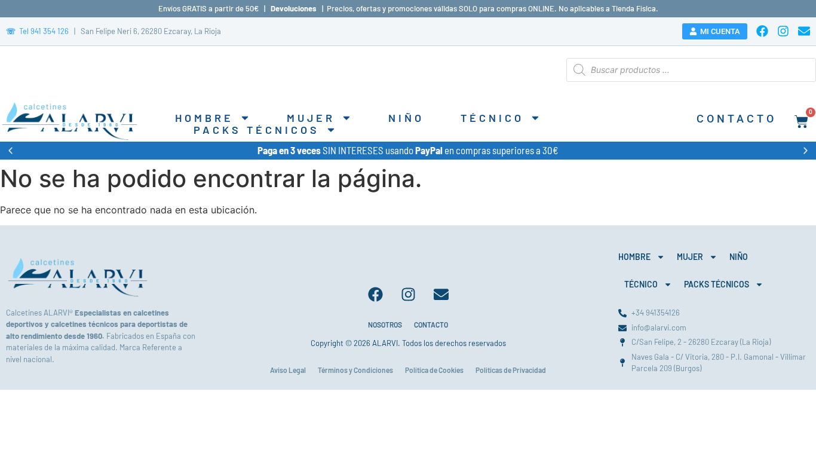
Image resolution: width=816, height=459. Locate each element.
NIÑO (406, 118)
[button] (10, 150)
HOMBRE (204, 118)
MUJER (311, 118)
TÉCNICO (492, 118)
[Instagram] (783, 31)
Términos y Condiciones (355, 370)
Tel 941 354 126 (37, 31)
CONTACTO (431, 324)
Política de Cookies (434, 370)
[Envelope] (804, 31)
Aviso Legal (288, 370)
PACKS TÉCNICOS (257, 130)
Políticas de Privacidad (511, 370)
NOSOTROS (385, 324)
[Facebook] (762, 31)
